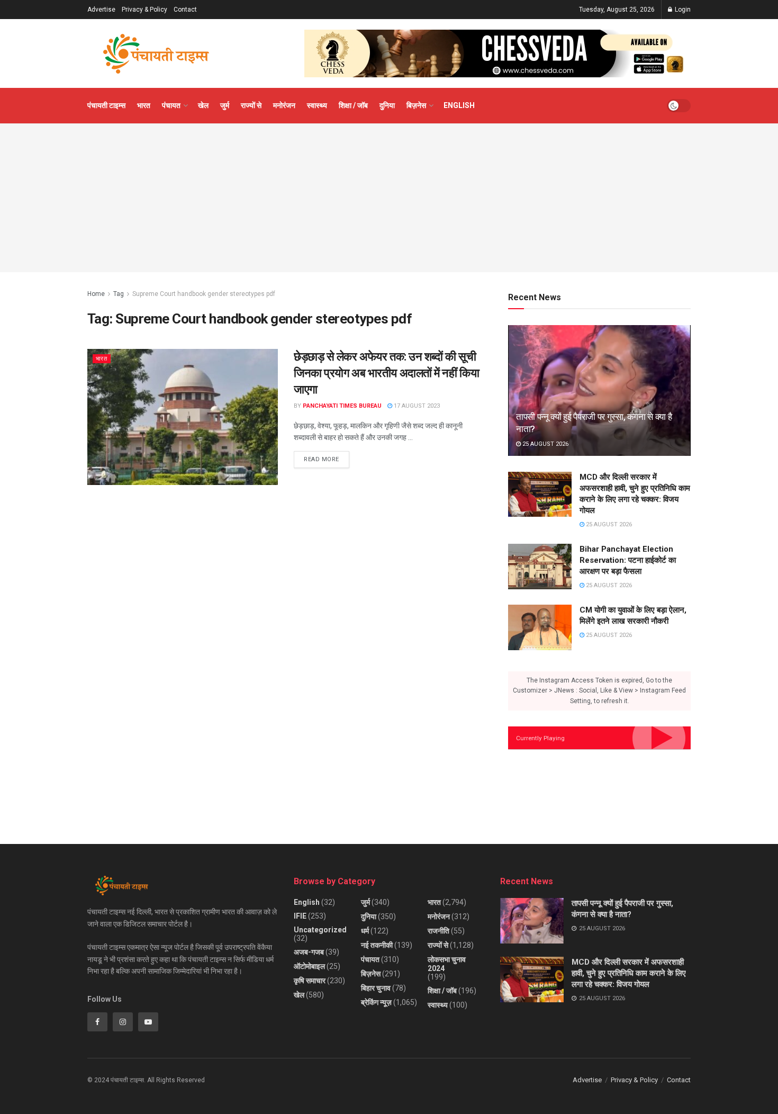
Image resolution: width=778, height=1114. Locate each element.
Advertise (101, 9)
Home (96, 294)
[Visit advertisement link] (497, 53)
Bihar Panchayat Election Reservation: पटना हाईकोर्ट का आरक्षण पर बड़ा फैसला (628, 560)
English (459, 105)
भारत (143, 105)
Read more (326, 457)
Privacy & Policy (144, 9)
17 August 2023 (416, 405)
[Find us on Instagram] (123, 1021)
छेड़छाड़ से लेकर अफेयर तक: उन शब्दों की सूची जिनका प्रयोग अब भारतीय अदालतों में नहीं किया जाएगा (386, 373)
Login (682, 9)
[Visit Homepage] (156, 54)
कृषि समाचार (309, 980)
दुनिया (387, 105)
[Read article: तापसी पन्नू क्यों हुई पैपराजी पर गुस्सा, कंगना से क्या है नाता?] (599, 390)
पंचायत (171, 105)
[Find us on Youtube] (148, 1021)
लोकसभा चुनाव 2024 (447, 964)
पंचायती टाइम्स (106, 105)
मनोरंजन (284, 105)
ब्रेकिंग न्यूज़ (376, 1002)
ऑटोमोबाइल (309, 966)
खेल (203, 105)
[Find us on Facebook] (97, 1021)
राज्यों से (251, 105)
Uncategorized (320, 930)
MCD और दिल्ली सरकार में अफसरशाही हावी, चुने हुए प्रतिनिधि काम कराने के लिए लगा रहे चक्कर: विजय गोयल (629, 973)
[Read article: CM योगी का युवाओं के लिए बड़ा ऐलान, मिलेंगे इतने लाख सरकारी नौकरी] (540, 627)
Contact (185, 9)
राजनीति (438, 931)
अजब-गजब (309, 952)
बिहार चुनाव (376, 988)
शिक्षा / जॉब (353, 105)
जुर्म (224, 105)
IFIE (300, 916)
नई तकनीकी (377, 945)
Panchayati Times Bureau (342, 405)
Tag (118, 294)
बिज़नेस (416, 105)
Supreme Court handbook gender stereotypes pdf (203, 294)
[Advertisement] (389, 198)
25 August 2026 (544, 444)
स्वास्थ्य (317, 105)
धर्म (365, 931)
